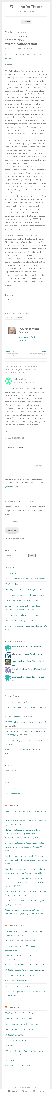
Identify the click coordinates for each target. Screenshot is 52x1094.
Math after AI (11, 573)
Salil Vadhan (20, 379)
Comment (38, 466)
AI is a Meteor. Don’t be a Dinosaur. (20, 749)
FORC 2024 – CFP (12, 1060)
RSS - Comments (12, 793)
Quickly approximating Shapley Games (22, 1024)
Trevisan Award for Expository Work (21, 940)
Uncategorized (21, 313)
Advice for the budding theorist (19, 620)
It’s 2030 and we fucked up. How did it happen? (25, 579)
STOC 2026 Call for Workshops (18, 1018)
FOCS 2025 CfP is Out (14, 1035)
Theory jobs (13, 805)
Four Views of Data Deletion (17, 1040)
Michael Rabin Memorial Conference (21, 707)
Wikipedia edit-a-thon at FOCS (18, 986)
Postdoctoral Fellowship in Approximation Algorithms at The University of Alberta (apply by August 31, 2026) (26, 882)
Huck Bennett (18, 669)
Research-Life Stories (14, 317)
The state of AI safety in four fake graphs (23, 615)
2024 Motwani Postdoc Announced (20, 1065)
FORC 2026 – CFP (12, 1045)
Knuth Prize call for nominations (19, 975)
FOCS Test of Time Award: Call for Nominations (26, 964)
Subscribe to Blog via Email (19, 501)
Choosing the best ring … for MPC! (20, 1029)
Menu (27, 21)
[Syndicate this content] (6, 805)
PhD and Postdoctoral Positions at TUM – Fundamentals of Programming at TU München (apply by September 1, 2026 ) (23, 834)
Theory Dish (13, 1007)
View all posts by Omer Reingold (28, 339)
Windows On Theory (26, 7)
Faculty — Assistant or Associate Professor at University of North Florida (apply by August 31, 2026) (26, 860)
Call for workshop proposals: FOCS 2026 (22, 740)
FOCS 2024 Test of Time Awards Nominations (25, 970)
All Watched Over (13, 584)
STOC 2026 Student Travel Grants (19, 1013)
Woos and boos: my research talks (11, 353)
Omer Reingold (25, 48)
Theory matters (15, 925)
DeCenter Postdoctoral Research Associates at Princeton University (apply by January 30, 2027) (25, 847)
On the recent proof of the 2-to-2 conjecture (24, 595)
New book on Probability (16, 980)
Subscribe (12, 530)
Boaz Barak (17, 646)
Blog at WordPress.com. (26, 1087)
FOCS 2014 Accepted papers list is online (37, 353)
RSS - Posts (10, 788)
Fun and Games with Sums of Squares (21, 600)
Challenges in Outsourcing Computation (23, 589)
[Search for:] (16, 555)
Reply (7, 431)
